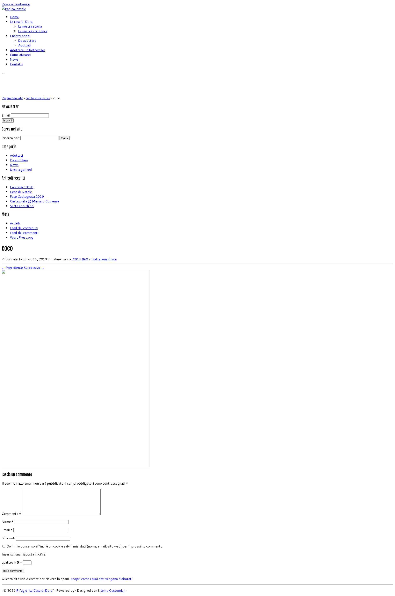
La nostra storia (30, 26)
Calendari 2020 (21, 187)
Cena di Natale (21, 191)
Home (14, 16)
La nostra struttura (32, 31)
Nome (7, 521)
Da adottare (27, 40)
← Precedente (12, 267)
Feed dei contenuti (24, 227)
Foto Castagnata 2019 (27, 196)
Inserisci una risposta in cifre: (24, 554)
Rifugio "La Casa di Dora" (35, 590)
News (14, 59)
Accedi (15, 223)
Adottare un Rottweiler (27, 49)
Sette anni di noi (38, 98)
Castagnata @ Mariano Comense (34, 201)
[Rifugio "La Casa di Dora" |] (14, 8)
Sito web (8, 538)
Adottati (24, 45)
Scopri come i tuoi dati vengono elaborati (101, 578)
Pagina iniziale (12, 98)
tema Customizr (113, 590)
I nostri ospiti (20, 35)
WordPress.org (21, 237)
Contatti (16, 64)
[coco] (76, 465)
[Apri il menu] (3, 73)
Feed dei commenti (24, 232)
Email (6, 115)
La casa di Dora (21, 21)
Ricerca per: (11, 137)
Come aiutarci (20, 54)
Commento (11, 513)
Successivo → (34, 267)
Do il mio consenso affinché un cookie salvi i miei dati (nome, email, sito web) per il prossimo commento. (85, 546)
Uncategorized (21, 169)
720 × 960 (79, 259)
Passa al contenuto (16, 4)
